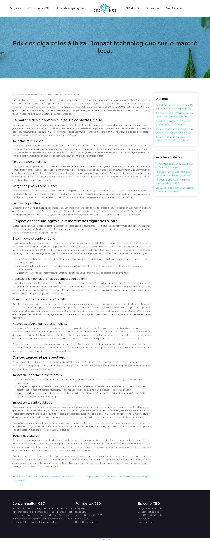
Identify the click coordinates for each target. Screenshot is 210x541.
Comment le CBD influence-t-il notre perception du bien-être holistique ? (44, 478)
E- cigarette (15, 8)
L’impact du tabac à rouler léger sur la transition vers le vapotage (117, 476)
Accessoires (152, 8)
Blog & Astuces (174, 8)
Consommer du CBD (38, 8)
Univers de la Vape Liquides (70, 8)
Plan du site (105, 539)
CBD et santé (132, 8)
